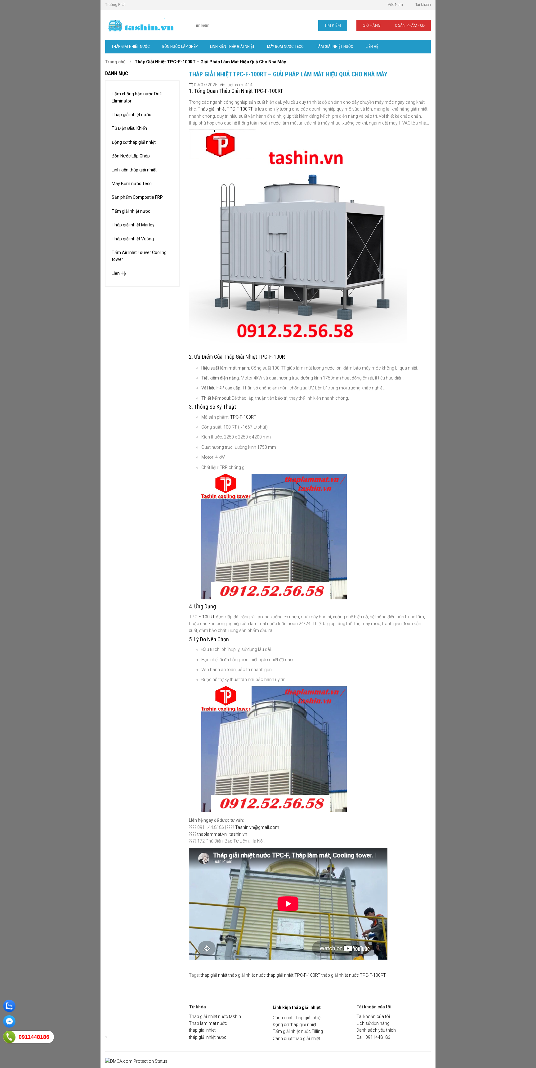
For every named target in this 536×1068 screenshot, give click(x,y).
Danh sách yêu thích (376, 1030)
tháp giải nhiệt (214, 975)
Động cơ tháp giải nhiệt (134, 142)
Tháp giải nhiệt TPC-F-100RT (225, 109)
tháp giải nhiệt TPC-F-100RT (293, 975)
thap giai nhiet (202, 1030)
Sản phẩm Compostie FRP (137, 197)
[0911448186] (9, 1037)
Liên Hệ (119, 273)
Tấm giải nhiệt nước (131, 211)
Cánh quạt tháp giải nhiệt (296, 1038)
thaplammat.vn (212, 834)
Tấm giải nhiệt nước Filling (298, 1031)
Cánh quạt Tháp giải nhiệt (297, 1017)
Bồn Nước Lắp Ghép (131, 155)
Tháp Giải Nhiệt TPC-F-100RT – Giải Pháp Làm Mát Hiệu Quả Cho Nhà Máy (210, 61)
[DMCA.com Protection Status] (136, 1061)
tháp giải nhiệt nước (247, 975)
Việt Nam (395, 4)
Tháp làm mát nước (208, 1023)
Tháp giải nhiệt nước (131, 114)
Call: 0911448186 (373, 1037)
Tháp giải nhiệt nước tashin (215, 1016)
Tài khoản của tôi (373, 1016)
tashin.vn (238, 834)
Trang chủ (115, 61)
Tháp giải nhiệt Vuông (133, 238)
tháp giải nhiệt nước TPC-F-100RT (353, 975)
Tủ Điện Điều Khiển (129, 128)
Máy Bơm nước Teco (132, 183)
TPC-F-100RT (243, 417)
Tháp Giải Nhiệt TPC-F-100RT (251, 91)
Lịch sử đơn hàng (373, 1023)
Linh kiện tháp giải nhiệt (134, 169)
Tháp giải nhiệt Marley (133, 224)
